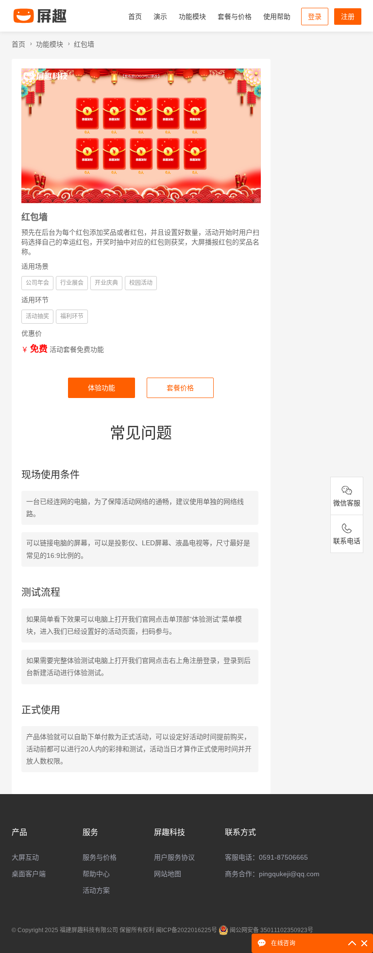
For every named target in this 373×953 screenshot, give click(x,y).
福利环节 (72, 316)
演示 (160, 16)
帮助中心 (96, 874)
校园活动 (141, 282)
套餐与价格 (235, 16)
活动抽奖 (37, 316)
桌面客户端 (29, 874)
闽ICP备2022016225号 (186, 930)
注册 (348, 16)
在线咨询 (283, 943)
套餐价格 (180, 388)
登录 (315, 16)
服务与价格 (100, 857)
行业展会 (72, 282)
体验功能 (101, 388)
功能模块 (192, 16)
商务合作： (272, 874)
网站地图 (167, 874)
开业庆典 (106, 282)
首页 (135, 16)
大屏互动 (25, 857)
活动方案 (96, 890)
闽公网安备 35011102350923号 (271, 930)
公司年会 (37, 282)
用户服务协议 (174, 857)
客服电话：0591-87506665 (266, 857)
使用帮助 (276, 16)
